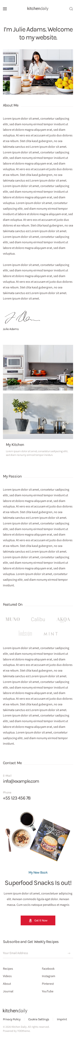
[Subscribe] (69, 953)
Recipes (8, 969)
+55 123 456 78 (17, 798)
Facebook (48, 969)
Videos (7, 976)
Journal (8, 991)
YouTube (47, 991)
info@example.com (21, 781)
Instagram (48, 976)
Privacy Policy (11, 1019)
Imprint (62, 1019)
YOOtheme (23, 1031)
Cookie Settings (38, 1019)
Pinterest (48, 984)
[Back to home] (38, 9)
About (7, 984)
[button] (5, 9)
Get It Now (41, 920)
